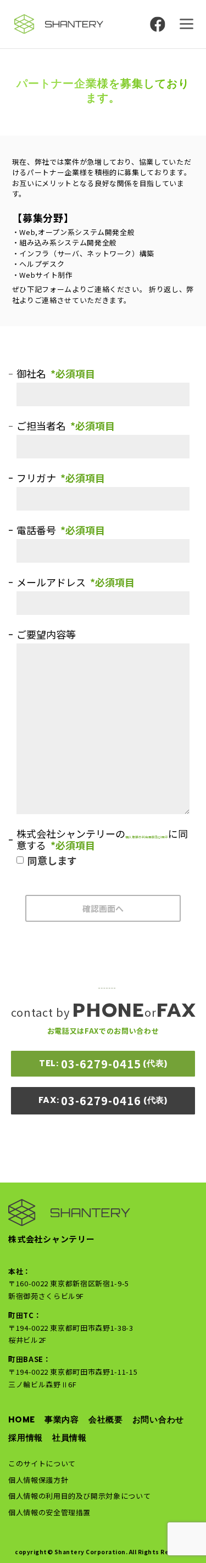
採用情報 (25, 1438)
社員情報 (69, 1438)
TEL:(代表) (103, 1064)
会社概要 (105, 1420)
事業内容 (61, 1420)
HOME (21, 1420)
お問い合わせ (158, 1420)
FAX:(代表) (103, 1100)
